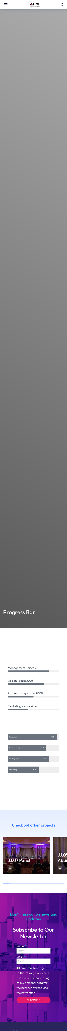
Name (20, 946)
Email (20, 956)
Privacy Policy (34, 973)
